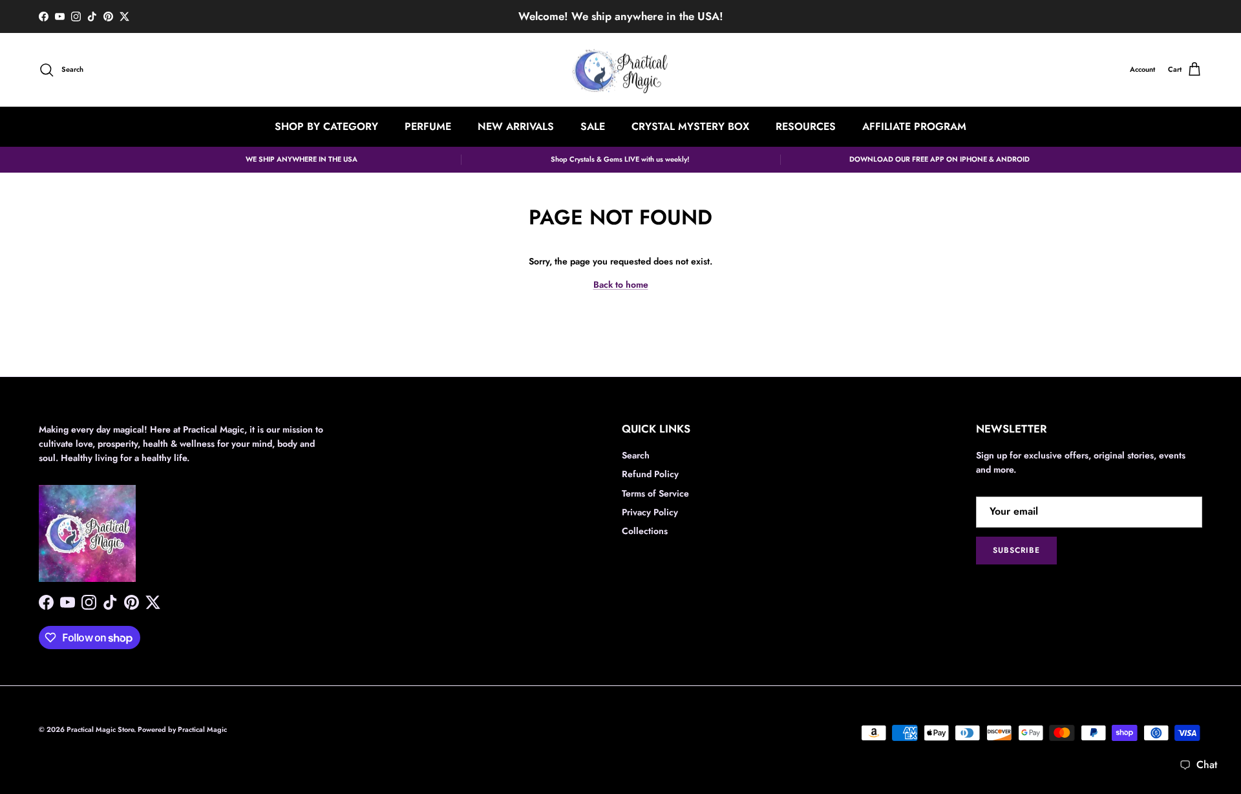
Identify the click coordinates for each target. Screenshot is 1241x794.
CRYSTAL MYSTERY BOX (690, 126)
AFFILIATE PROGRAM (914, 126)
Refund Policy (650, 473)
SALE (592, 126)
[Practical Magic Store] (620, 70)
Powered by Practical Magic (182, 729)
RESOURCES (806, 126)
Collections (645, 530)
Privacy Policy (650, 512)
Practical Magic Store (100, 729)
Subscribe (1016, 550)
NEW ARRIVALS (516, 126)
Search (636, 455)
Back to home (620, 284)
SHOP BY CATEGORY (326, 126)
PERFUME (428, 126)
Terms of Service (655, 493)
